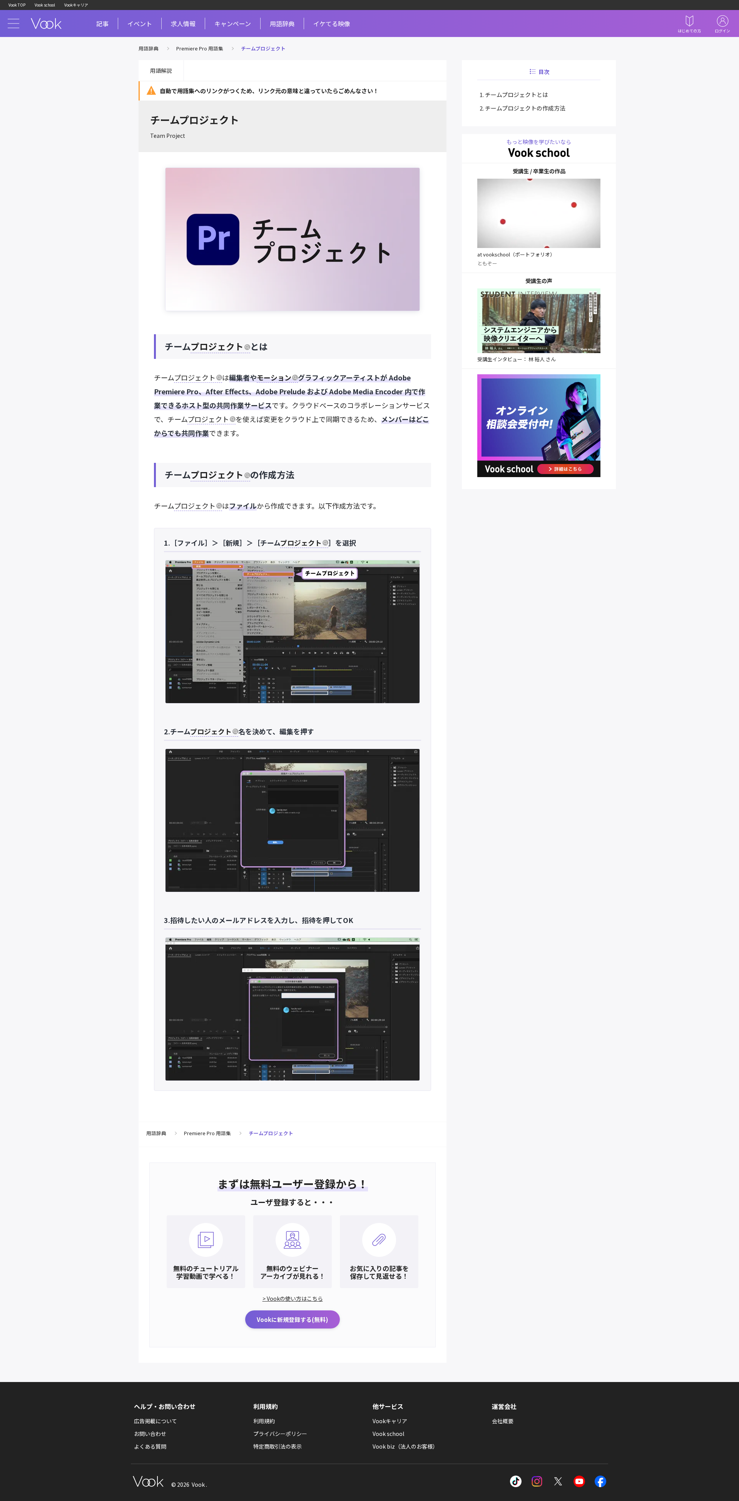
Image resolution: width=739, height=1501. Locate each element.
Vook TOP (16, 5)
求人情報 (183, 23)
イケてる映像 (331, 23)
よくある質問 (150, 1446)
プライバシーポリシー (280, 1433)
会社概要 (502, 1421)
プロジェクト (217, 346)
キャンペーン (232, 23)
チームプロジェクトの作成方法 (525, 108)
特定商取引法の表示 (277, 1446)
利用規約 (264, 1421)
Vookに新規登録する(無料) (292, 1319)
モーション (274, 377)
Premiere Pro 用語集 (199, 48)
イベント (139, 23)
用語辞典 (282, 23)
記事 (102, 23)
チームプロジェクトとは (516, 94)
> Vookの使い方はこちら (292, 1298)
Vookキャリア (76, 5)
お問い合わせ (150, 1433)
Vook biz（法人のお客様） (405, 1446)
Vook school (45, 5)
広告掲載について (155, 1421)
